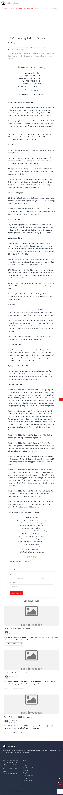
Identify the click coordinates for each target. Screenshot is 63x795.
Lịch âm (25, 763)
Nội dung (13, 583)
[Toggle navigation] (60, 3)
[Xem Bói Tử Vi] (9, 3)
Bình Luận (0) (13, 569)
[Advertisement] (31, 22)
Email (34, 575)
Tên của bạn (13, 575)
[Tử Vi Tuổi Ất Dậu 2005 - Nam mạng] (31, 704)
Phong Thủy (26, 778)
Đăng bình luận (16, 593)
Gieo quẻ (25, 765)
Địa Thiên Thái (13, 767)
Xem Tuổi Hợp (27, 770)
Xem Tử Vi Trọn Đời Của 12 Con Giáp (19, 561)
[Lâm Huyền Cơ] (6, 633)
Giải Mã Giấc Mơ (27, 781)
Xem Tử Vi (26, 760)
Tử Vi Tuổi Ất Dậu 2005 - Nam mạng (18, 717)
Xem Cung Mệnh (28, 775)
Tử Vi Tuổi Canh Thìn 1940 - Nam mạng (19, 673)
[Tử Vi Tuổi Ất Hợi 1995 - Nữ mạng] (31, 616)
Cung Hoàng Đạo (28, 773)
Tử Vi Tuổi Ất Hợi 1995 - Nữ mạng (17, 629)
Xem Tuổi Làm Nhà (28, 768)
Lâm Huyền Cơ (17, 47)
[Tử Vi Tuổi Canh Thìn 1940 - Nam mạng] (31, 660)
